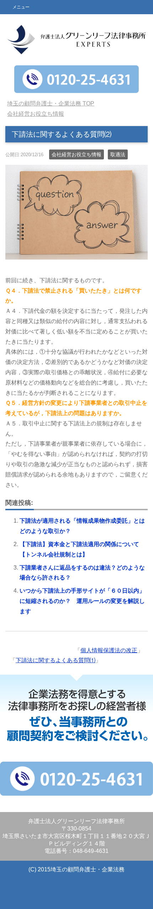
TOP (50, 103)
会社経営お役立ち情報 (76, 154)
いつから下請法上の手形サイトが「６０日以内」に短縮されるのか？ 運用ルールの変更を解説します (82, 601)
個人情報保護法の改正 (108, 650)
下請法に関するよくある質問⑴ (55, 660)
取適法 (117, 154)
